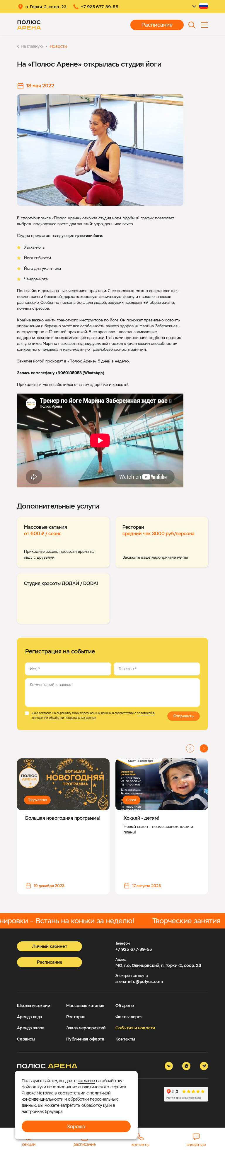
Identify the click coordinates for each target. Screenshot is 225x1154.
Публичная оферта (85, 1039)
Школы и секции (33, 1005)
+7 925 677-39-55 (133, 949)
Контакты (125, 1039)
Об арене (124, 1005)
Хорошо (76, 1127)
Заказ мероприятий (86, 1028)
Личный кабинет (49, 946)
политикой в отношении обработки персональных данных (93, 715)
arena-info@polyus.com (139, 981)
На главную (32, 46)
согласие (45, 713)
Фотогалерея (129, 1016)
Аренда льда (29, 1016)
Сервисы (26, 1039)
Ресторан (75, 1016)
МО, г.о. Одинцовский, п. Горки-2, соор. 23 (158, 965)
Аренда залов (31, 1028)
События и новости (135, 1028)
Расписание (157, 24)
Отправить (183, 716)
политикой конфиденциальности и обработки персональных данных (70, 1099)
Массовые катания (85, 1005)
